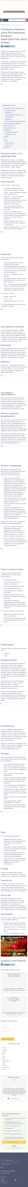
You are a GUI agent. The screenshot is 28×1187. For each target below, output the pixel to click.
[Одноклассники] (4, 46)
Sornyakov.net (10, 1160)
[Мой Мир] (6, 46)
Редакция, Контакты (5, 1173)
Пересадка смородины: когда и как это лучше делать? (15, 1118)
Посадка (6, 136)
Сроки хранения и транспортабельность (15, 121)
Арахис (3, 1069)
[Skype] (12, 46)
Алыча (3, 1058)
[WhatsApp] (10, 46)
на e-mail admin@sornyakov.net (9, 1164)
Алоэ (3, 1056)
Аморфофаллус (5, 1060)
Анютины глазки (5, 1067)
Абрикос (4, 1047)
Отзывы (6, 140)
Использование (9, 117)
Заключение (7, 147)
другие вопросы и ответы (15, 1133)
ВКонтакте (1, 1167)
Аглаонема (4, 1049)
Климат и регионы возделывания (12, 123)
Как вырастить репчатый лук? (12, 1130)
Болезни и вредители (9, 125)
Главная (4, 24)
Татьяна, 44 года (9, 143)
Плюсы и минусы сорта (9, 127)
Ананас (3, 1062)
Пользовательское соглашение (8, 1171)
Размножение (7, 130)
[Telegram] (14, 46)
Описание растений (10, 110)
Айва (3, 1054)
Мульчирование (9, 1128)
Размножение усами (10, 134)
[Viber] (8, 46)
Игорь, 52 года (9, 145)
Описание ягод (9, 112)
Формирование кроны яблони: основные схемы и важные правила (14, 1122)
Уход (5, 138)
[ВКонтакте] (2, 46)
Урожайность (8, 119)
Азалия (3, 1052)
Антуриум (4, 1065)
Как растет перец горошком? (12, 1126)
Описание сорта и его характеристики (13, 108)
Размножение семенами (11, 132)
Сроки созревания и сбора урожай (14, 114)
